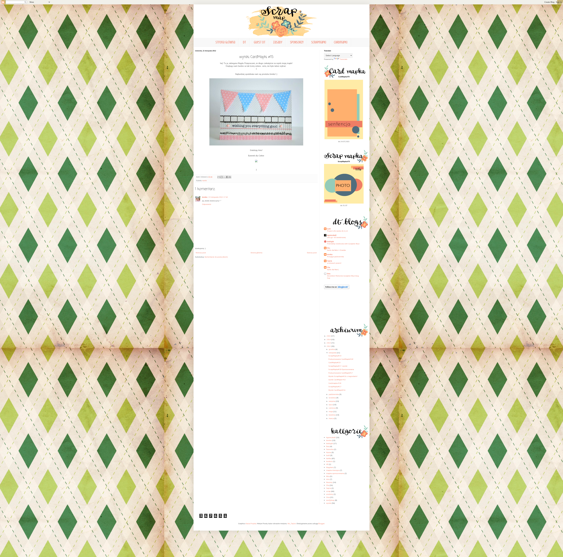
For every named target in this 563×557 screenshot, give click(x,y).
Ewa (328, 273)
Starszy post (312, 253)
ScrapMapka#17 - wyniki (337, 366)
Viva (328, 497)
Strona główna (225, 42)
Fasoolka (330, 449)
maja (331, 411)
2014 (329, 339)
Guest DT (259, 42)
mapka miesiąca (332, 470)
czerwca (332, 408)
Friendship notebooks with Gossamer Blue (343, 244)
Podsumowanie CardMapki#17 (340, 373)
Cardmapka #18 (334, 383)
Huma (328, 452)
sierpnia (332, 401)
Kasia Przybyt (251, 523)
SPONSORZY (296, 42)
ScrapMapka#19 (334, 356)
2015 (329, 336)
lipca (331, 404)
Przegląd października (335, 256)
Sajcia (329, 261)
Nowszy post (201, 253)
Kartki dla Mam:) (333, 269)
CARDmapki (340, 42)
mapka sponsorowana (335, 473)
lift (327, 464)
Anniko (204, 197)
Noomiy (329, 482)
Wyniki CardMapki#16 (336, 390)
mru (327, 479)
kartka (328, 458)
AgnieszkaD (331, 235)
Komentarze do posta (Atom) (216, 257)
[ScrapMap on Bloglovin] (336, 288)
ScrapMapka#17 (334, 386)
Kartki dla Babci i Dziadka (336, 250)
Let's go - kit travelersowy (336, 237)
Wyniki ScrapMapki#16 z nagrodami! (342, 376)
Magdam (329, 467)
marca (331, 418)
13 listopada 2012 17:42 (218, 197)
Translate (343, 59)
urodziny (329, 494)
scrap (328, 491)
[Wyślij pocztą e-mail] (218, 177)
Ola (328, 267)
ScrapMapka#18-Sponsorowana (341, 369)
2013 (329, 343)
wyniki (204, 181)
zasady (277, 42)
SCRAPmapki (318, 42)
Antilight (330, 241)
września (332, 398)
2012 (329, 346)
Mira (328, 476)
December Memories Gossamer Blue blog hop (343, 277)
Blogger (321, 523)
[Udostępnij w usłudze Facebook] (227, 177)
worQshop (330, 500)
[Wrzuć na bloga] (221, 177)
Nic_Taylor (292, 523)
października (334, 394)
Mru (328, 248)
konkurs (329, 461)
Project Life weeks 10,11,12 (337, 231)
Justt (329, 229)
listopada (333, 353)
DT (244, 42)
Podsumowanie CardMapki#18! (340, 359)
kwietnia (332, 415)
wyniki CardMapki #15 (337, 380)
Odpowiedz (206, 204)
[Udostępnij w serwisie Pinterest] (229, 177)
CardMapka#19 (334, 362)
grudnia (332, 349)
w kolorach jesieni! (334, 263)
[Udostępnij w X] (224, 177)
